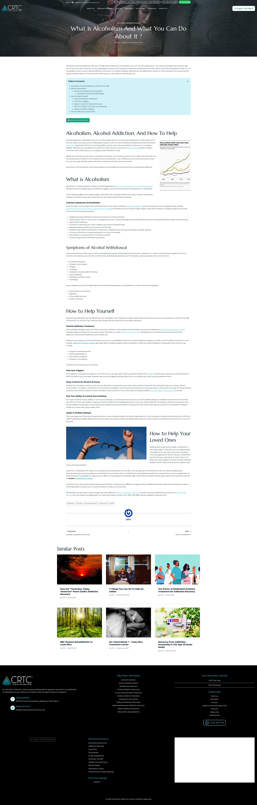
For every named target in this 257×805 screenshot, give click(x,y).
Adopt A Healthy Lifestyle (84, 109)
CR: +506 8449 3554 (169, 2)
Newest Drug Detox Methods (78, 533)
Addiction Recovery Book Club (214, 706)
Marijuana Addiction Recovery (128, 702)
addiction (70, 503)
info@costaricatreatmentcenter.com (30, 710)
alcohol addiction (91, 503)
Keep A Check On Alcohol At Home (88, 104)
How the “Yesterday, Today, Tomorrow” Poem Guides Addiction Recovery (79, 591)
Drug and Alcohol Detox (128, 683)
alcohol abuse (132, 148)
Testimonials (215, 715)
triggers (150, 374)
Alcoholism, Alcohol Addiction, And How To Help (90, 86)
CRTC (118, 42)
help (112, 503)
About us (214, 696)
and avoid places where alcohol (162, 391)
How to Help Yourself (79, 96)
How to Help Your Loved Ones (83, 112)
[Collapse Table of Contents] (187, 81)
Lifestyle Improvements (98, 762)
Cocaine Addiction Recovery (128, 696)
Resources (214, 712)
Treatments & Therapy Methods (101, 772)
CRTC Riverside (215, 685)
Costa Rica (70, 145)
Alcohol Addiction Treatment (85, 99)
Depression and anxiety (128, 699)
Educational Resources (97, 743)
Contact (214, 702)
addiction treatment (129, 332)
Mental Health (94, 765)
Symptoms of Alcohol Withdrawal (90, 94)
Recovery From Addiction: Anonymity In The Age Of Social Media (175, 644)
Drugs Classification (96, 756)
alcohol (79, 503)
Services (214, 709)
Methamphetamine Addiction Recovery (128, 705)
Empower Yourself (133, 23)
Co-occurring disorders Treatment (128, 693)
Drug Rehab (121, 23)
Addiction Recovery (96, 746)
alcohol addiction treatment (171, 329)
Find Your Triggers (81, 101)
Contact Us (163, 8)
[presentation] (79, 569)
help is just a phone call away (127, 493)
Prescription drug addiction (128, 712)
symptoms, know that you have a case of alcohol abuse (88, 209)
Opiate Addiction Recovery (128, 709)
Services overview (128, 680)
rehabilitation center (83, 478)
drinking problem (134, 206)
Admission (214, 699)
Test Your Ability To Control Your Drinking (90, 106)
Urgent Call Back (244, 8)
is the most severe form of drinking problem (135, 186)
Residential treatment (128, 686)
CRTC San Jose (214, 680)
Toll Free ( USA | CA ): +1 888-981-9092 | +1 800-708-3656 (139, 2)
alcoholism (103, 503)
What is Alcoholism (78, 88)
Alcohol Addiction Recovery (128, 689)
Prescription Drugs (96, 769)
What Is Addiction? (183, 533)
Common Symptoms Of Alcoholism (88, 91)
